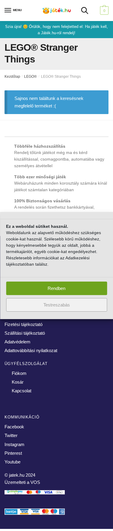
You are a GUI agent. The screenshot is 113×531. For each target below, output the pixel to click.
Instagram (14, 444)
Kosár (18, 382)
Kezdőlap (12, 76)
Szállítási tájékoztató (25, 333)
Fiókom (19, 373)
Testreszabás (56, 304)
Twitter (11, 435)
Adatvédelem (17, 341)
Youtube (12, 461)
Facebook (14, 426)
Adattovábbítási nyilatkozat (31, 350)
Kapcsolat (21, 390)
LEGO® (30, 76)
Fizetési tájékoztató (23, 324)
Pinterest (13, 453)
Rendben (56, 288)
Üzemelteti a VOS (22, 482)
